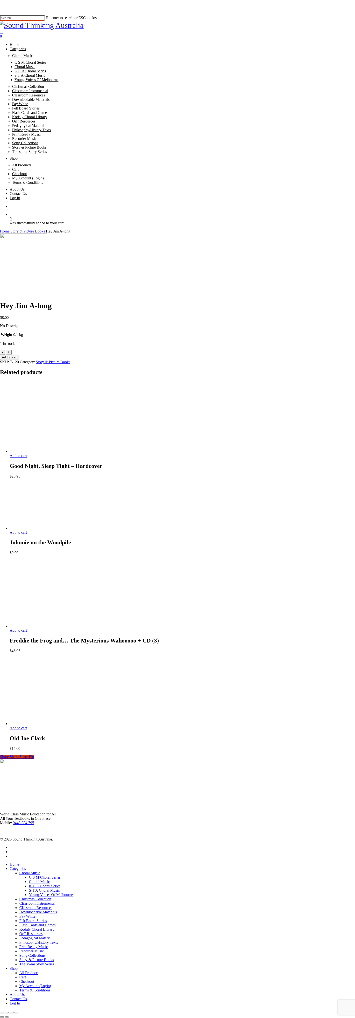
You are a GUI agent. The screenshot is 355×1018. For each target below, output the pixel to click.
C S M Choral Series (45, 877)
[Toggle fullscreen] (7, 1012)
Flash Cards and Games (37, 925)
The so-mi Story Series (36, 964)
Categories (18, 869)
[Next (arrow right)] (7, 1017)
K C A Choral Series (44, 886)
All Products (28, 973)
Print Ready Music (33, 947)
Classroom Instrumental (37, 903)
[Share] (12, 1012)
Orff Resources (31, 934)
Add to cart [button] (18, 456)
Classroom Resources (35, 908)
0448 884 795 (23, 823)
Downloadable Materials (38, 912)
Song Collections (32, 955)
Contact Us (18, 999)
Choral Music (29, 873)
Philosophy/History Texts (38, 942)
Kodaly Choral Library (36, 929)
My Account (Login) (35, 986)
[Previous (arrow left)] (2, 1017)
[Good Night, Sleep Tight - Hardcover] (46, 451)
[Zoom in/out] (2, 1012)
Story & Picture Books (27, 231)
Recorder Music (31, 951)
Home (4, 231)
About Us (17, 994)
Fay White (27, 916)
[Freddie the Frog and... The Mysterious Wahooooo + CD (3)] (46, 626)
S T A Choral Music (44, 890)
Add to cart (9, 357)
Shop (14, 968)
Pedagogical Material (35, 938)
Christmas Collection (35, 899)
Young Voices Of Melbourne (51, 895)
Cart (22, 977)
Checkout (26, 981)
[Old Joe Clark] (36, 724)
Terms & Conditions (34, 990)
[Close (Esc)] (16, 1012)
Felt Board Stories (33, 921)
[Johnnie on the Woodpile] (28, 528)
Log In (15, 1003)
